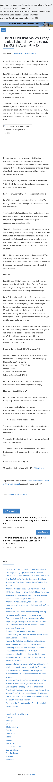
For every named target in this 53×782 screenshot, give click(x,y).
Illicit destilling (12, 727)
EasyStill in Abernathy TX (17, 495)
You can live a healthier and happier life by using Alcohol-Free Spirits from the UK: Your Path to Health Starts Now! (25, 657)
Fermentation (11, 743)
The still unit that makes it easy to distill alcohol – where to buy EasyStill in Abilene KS (26, 520)
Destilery (9, 730)
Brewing (9, 756)
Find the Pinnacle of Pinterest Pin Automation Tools (27, 575)
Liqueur (9, 740)
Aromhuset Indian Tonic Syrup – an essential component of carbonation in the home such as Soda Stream (27, 604)
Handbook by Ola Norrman (17, 714)
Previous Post (12, 511)
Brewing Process (13, 753)
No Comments (30, 53)
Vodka (8, 736)
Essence (9, 723)
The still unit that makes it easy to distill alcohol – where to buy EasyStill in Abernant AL (24, 541)
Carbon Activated (13, 746)
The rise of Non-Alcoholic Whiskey (20, 631)
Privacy (9, 717)
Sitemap (9, 720)
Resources (10, 759)
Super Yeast (11, 733)
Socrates (31, 775)
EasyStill (18, 53)
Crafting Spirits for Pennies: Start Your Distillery (26, 579)
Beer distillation (12, 750)
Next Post (42, 532)
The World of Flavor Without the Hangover (24, 670)
